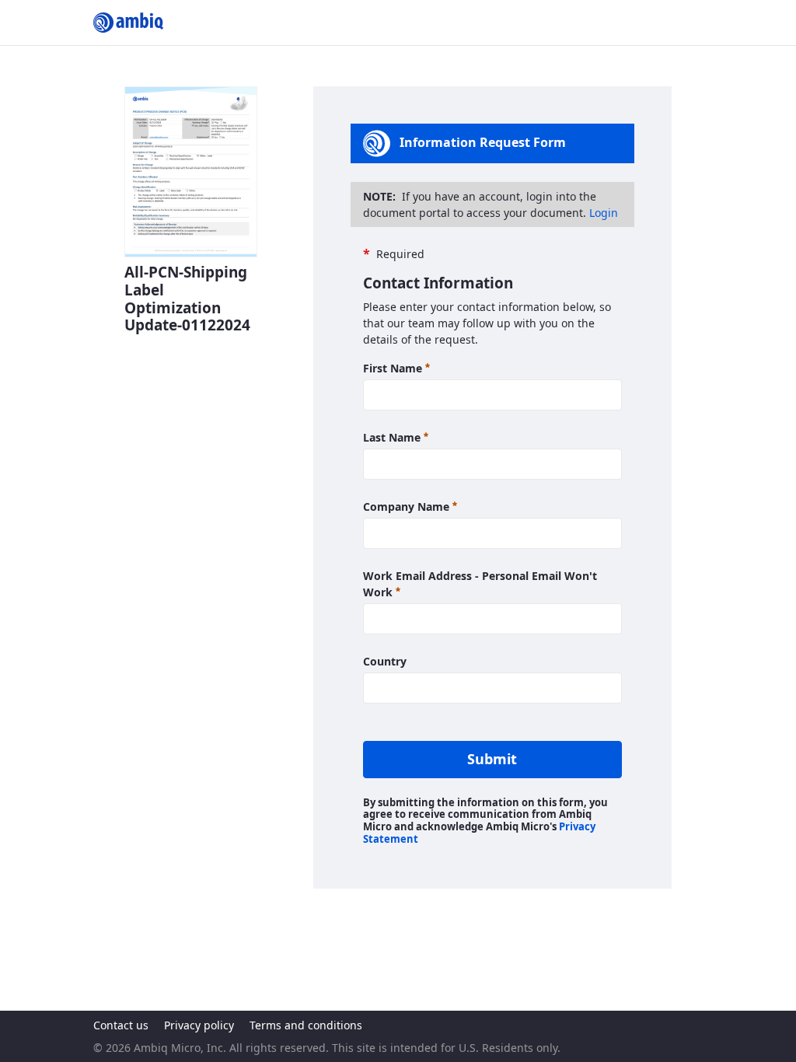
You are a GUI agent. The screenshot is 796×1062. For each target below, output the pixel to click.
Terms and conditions (306, 1025)
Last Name (395, 437)
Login (603, 212)
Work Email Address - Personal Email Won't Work (480, 583)
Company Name (410, 506)
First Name (396, 368)
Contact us (120, 1025)
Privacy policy (199, 1025)
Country (385, 661)
